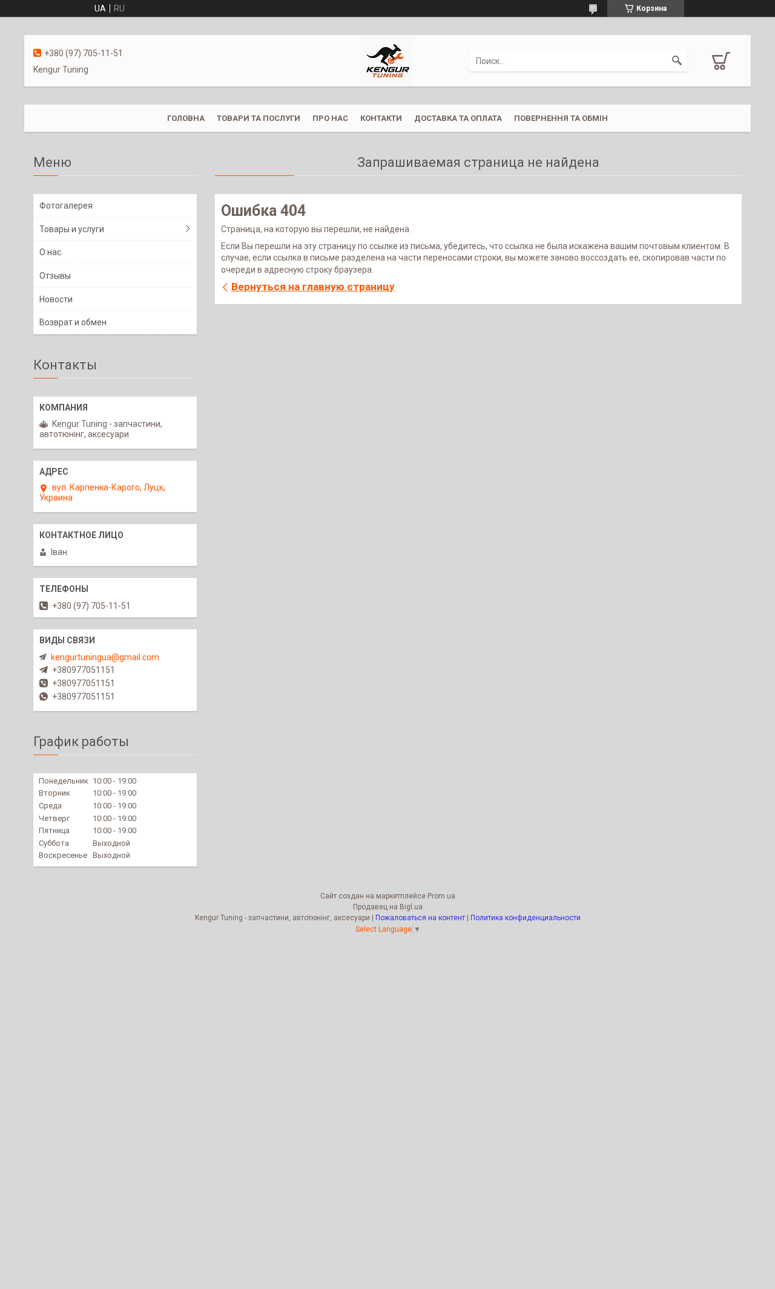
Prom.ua (441, 896)
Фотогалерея (66, 205)
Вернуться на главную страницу (313, 287)
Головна (186, 118)
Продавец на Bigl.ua (388, 907)
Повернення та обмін (561, 118)
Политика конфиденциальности (525, 918)
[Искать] (677, 61)
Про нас (330, 118)
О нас (50, 252)
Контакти (381, 118)
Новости (56, 299)
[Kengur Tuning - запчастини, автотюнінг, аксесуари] (387, 60)
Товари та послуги (258, 118)
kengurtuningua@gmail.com (105, 657)
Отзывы (55, 276)
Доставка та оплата (458, 118)
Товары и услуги (71, 229)
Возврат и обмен (73, 322)
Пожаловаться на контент (420, 918)
